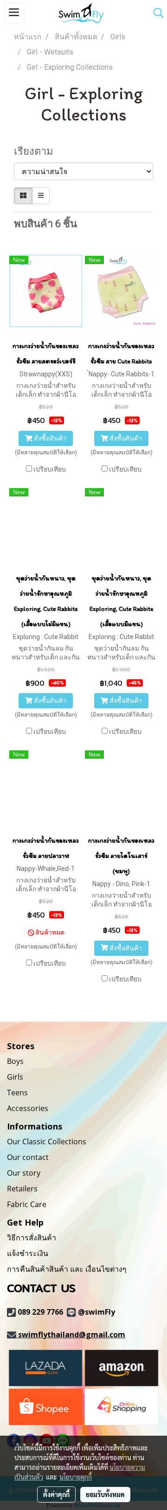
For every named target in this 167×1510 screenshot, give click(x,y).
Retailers (22, 1189)
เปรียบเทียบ (49, 469)
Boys (15, 1061)
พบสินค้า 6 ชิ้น (45, 224)
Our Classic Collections (46, 1141)
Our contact (28, 1157)
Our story (23, 1173)
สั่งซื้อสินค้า (49, 438)
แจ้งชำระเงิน (27, 1253)
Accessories (27, 1108)
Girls (15, 1077)
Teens (17, 1092)
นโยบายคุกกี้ (75, 1477)
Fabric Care (26, 1204)
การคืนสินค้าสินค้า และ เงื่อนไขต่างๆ (67, 1269)
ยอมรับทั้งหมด (105, 1494)
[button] (155, 13)
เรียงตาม (37, 151)
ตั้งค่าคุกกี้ (56, 1494)
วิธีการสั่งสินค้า (31, 1237)
